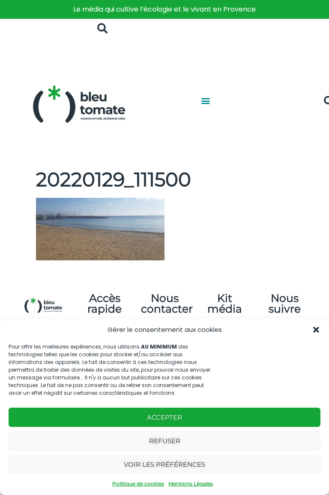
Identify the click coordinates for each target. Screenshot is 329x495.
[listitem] (164, 9)
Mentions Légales (190, 483)
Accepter (164, 417)
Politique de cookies (138, 483)
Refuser (164, 441)
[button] (316, 329)
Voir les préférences (164, 464)
